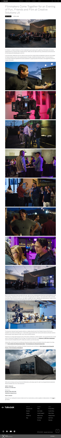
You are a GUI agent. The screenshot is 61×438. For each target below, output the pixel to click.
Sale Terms (50, 417)
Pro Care (39, 420)
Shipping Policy (51, 415)
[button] (55, 1)
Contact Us (28, 415)
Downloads (39, 417)
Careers (27, 413)
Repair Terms (40, 415)
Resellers (28, 411)
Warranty (50, 420)
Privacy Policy (51, 408)
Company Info (29, 408)
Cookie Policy (51, 411)
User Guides (39, 411)
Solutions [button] (28, 1)
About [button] (39, 1)
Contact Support (40, 413)
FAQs (38, 408)
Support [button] (34, 1)
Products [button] (21, 1)
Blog (27, 417)
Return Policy (51, 413)
